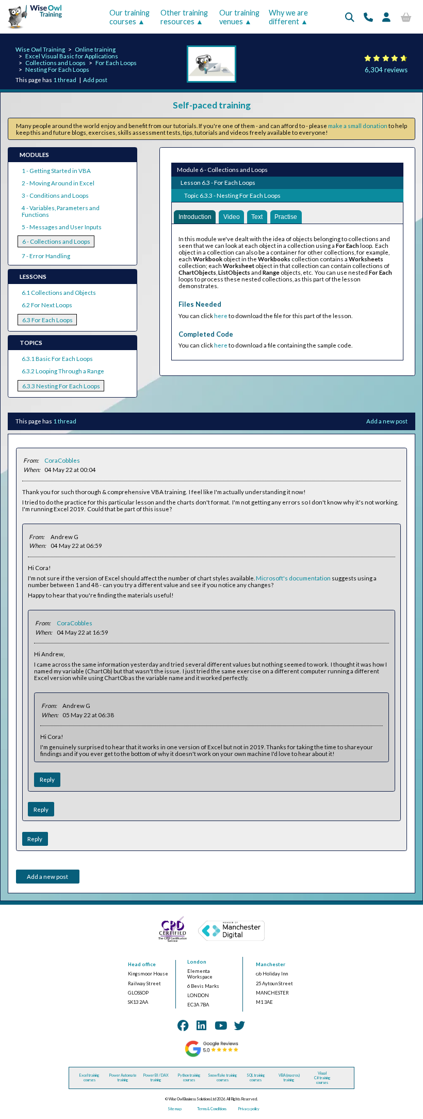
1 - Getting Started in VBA (56, 170)
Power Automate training (123, 1077)
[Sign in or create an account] (386, 17)
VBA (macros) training (289, 1077)
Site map (175, 1109)
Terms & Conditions (211, 1109)
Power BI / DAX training (156, 1077)
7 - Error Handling (46, 256)
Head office (142, 964)
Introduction (195, 217)
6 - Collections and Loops (56, 241)
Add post (95, 79)
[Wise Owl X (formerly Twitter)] (240, 1025)
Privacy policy (248, 1109)
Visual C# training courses (322, 1078)
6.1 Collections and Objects (59, 292)
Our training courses (129, 17)
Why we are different (288, 17)
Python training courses (189, 1077)
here (220, 315)
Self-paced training (212, 105)
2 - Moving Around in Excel (58, 183)
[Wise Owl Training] (32, 29)
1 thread (64, 79)
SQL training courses (256, 1077)
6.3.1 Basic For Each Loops (57, 358)
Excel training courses (89, 1077)
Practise (285, 217)
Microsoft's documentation (293, 578)
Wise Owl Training (40, 49)
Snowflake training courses (222, 1077)
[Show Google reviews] (211, 1055)
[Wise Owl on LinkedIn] (201, 1025)
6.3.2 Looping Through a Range (63, 371)
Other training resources (184, 17)
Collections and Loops (55, 62)
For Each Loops (116, 62)
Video (231, 217)
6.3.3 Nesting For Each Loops (61, 386)
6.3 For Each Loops (47, 320)
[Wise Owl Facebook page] (183, 1025)
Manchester (270, 964)
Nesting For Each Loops (57, 69)
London (196, 962)
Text (257, 217)
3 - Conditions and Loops (55, 195)
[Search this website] (349, 17)
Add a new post (387, 421)
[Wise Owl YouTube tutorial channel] (221, 1025)
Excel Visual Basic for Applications (71, 56)
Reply (47, 779)
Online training (95, 49)
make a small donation (357, 125)
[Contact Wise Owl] (368, 17)
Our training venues (239, 17)
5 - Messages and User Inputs (62, 227)
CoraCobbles (62, 460)
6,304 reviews (386, 70)
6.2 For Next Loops (47, 305)
